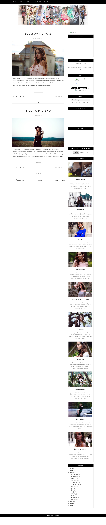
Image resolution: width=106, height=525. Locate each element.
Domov (40, 180)
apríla (73, 494)
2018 (71, 473)
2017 (71, 501)
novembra (74, 476)
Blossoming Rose (38, 33)
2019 (71, 471)
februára (74, 498)
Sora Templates (55, 515)
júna (72, 490)
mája (73, 492)
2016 (71, 503)
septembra (75, 480)
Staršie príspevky (60, 180)
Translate (86, 102)
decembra (74, 474)
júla (72, 488)
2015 (71, 505)
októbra (74, 478)
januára (73, 499)
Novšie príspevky (19, 180)
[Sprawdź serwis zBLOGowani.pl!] (80, 90)
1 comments (59, 167)
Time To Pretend (38, 110)
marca (73, 496)
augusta (74, 486)
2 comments (59, 96)
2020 (71, 469)
